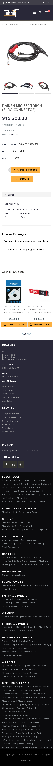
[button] (22, 334)
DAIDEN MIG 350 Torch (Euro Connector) (22, 107)
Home (3, 24)
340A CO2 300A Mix (29, 144)
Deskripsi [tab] (9, 194)
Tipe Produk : (9, 130)
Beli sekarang (22, 178)
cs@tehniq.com (10, 376)
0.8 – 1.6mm (19, 151)
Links (44, 3)
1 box (15, 158)
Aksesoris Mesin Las (13, 307)
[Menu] (34, 13)
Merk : (5, 134)
